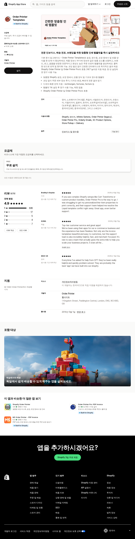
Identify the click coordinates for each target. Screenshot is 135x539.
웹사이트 (66, 297)
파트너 (110, 502)
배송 (57, 512)
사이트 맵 (56, 531)
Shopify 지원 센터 (89, 482)
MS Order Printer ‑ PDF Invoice (25, 417)
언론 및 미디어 (113, 497)
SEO (58, 507)
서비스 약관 (25, 531)
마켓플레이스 (61, 487)
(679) (11, 55)
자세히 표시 (66, 247)
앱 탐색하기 (93, 4)
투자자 (110, 492)
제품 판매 (34, 492)
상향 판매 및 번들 (63, 497)
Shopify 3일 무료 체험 (67, 457)
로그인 (108, 4)
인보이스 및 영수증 (70, 131)
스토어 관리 (35, 512)
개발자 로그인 (10, 531)
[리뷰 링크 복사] (56, 193)
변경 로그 (81, 312)
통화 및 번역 (61, 517)
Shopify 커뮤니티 (89, 492)
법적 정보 (111, 512)
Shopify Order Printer (21, 404)
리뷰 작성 (10, 230)
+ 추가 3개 (111, 43)
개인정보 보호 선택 (72, 531)
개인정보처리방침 (70, 282)
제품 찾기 (34, 487)
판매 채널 (34, 482)
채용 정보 (111, 487)
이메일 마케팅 (62, 502)
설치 (18, 70)
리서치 (84, 497)
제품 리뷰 (60, 492)
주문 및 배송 (35, 497)
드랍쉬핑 (59, 482)
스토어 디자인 (36, 502)
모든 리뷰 (23, 230)
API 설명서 (86, 487)
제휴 (109, 507)
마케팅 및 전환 (36, 507)
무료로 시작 (122, 4)
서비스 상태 (112, 517)
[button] (34, 407)
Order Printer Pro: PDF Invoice (90, 404)
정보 (109, 482)
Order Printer (9, 63)
